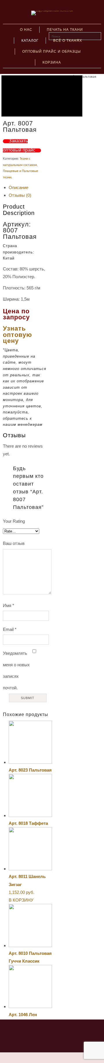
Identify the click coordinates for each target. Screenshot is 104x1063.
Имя (8, 605)
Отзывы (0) (20, 195)
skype (47, 1030)
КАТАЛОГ (30, 41)
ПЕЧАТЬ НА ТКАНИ (65, 30)
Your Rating (14, 521)
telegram (68, 1030)
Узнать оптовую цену (17, 334)
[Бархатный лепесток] (52, 10)
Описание (18, 187)
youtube (57, 1030)
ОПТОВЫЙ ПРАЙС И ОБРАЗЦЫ (51, 51)
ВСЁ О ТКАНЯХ (67, 41)
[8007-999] (41, 96)
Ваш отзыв (14, 543)
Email (9, 629)
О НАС (26, 30)
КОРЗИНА (51, 62)
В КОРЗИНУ (21, 900)
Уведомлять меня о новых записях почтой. (16, 670)
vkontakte (36, 1030)
